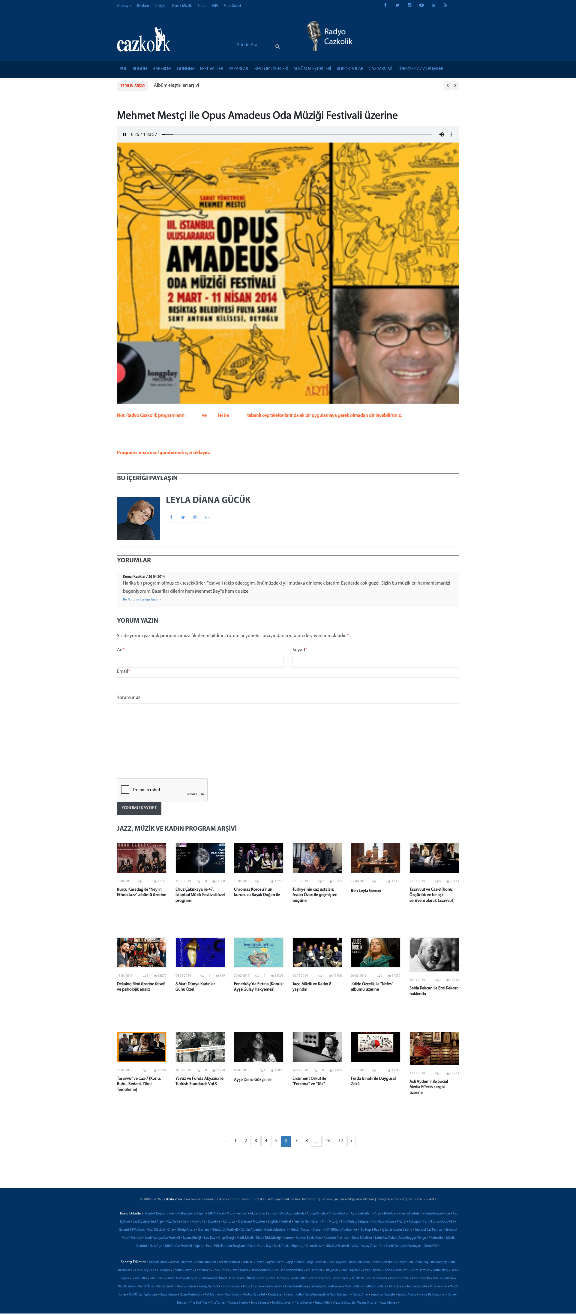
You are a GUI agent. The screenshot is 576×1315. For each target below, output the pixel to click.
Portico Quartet (254, 1294)
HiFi (215, 6)
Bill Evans (401, 1262)
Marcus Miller (354, 1286)
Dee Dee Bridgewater (288, 1270)
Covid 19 (200, 1221)
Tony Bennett (260, 1302)
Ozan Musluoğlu (191, 1294)
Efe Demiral (314, 1270)
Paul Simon (233, 1294)
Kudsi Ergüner (252, 1286)
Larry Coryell (273, 1286)
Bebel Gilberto (382, 1262)
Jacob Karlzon (319, 1278)
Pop (209, 1246)
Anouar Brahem (205, 1262)
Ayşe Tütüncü (316, 1262)
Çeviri (187, 1221)
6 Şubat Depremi (156, 1213)
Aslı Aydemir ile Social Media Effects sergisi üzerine (429, 1087)
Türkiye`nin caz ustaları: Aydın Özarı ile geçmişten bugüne (315, 895)
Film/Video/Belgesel (355, 1221)
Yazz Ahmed (388, 1302)
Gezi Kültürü (156, 1230)
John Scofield (421, 1278)
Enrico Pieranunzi (395, 1270)
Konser (288, 1238)
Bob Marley (439, 1262)
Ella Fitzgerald (350, 1270)
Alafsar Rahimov (181, 1262)
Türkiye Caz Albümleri (421, 69)
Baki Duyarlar (337, 1262)
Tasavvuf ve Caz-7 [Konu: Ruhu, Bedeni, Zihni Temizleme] (139, 1084)
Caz (448, 1213)
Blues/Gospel (433, 1213)
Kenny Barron (186, 1286)
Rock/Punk (281, 1246)
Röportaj (297, 1246)
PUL (123, 69)
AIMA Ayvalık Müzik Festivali (227, 1213)
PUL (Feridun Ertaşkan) (229, 1246)
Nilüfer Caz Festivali (178, 1246)
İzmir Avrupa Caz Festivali (162, 1238)
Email (123, 671)
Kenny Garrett (208, 1286)
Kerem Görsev (230, 1286)
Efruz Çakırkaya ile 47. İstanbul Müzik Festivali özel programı (200, 895)
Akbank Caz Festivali (264, 1213)
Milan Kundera (376, 1286)
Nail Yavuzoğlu (417, 1286)
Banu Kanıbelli (359, 1262)
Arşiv (377, 1213)
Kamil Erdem (127, 1286)
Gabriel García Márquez (181, 1278)
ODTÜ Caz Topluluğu (143, 1294)
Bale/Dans (391, 1213)
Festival (285, 1221)
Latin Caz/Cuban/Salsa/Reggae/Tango (400, 1238)
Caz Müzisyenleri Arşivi (148, 1221)
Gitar (170, 1230)
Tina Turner (218, 1302)
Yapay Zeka (369, 1246)
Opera (199, 1246)
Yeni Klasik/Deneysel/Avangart (400, 1246)
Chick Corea (221, 1270)
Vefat (355, 1246)
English (273, 1221)
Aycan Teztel (275, 1262)
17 (340, 1141)
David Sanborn (261, 1270)
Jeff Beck (358, 1278)
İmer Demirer (277, 1278)
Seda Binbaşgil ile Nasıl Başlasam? (327, 1294)
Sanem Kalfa (294, 1294)
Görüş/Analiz (186, 1230)
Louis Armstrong (296, 1286)
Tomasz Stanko (238, 1302)
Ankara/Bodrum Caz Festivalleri (350, 1213)
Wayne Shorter (367, 1302)
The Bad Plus (198, 1302)
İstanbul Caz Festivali (429, 1230)
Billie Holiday (419, 1262)
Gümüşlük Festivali (225, 1230)
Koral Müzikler (362, 1238)
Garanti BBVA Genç (132, 1230)
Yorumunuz (128, 697)
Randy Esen (275, 1294)
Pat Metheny (214, 1294)
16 (328, 1141)
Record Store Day (259, 1246)
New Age (156, 1246)
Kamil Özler (146, 1286)
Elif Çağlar (331, 1270)
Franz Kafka (139, 1278)
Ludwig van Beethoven (326, 1286)
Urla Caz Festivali (337, 1246)
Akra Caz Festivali (292, 1213)
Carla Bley (141, 1270)
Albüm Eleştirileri (312, 69)
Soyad (299, 650)
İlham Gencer (256, 1278)
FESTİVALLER (211, 69)
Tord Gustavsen (282, 1302)
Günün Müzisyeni (276, 1230)
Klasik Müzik (182, 6)
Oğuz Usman (168, 1294)
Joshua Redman (443, 1278)
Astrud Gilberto (253, 1262)
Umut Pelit (322, 1302)
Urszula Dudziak (344, 1302)
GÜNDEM (186, 69)
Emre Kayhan (372, 1270)
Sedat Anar (360, 1294)
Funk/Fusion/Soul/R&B (438, 1221)
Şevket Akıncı (407, 1294)
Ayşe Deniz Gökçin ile (253, 1080)
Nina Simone (438, 1286)
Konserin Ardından (337, 1238)
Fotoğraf (415, 1221)
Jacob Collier (299, 1278)
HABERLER (162, 69)
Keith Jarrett (166, 1286)
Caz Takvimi (380, 69)
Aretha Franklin (229, 1262)
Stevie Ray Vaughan (432, 1294)
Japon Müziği (192, 1238)
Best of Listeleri (411, 1213)
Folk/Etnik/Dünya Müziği (389, 1221)
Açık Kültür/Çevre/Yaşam (188, 1213)
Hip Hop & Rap (369, 1230)
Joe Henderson (376, 1278)
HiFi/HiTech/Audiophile (340, 1230)
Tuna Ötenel (303, 1302)
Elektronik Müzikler (251, 1221)
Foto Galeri (232, 6)
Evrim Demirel (420, 1270)
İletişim (160, 6)
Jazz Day (209, 1238)
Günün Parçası (300, 1230)
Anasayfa (124, 6)
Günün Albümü (251, 1230)
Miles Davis (396, 1286)
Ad (121, 650)
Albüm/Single (316, 1213)
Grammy (203, 1230)
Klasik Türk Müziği (268, 1238)
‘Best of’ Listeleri (271, 69)
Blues (201, 6)
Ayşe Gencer (295, 1262)
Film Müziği (330, 1221)
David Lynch (240, 1270)
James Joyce (340, 1278)
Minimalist (436, 1238)
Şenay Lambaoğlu (383, 1294)
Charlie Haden (182, 1270)
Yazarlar (238, 69)
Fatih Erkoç (440, 1270)
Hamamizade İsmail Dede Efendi (222, 1278)
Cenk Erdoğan (160, 1270)
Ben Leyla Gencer (366, 891)
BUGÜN (140, 69)
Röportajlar (350, 69)
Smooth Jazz (314, 1246)
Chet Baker (202, 1270)
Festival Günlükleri (307, 1221)
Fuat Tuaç (156, 1278)
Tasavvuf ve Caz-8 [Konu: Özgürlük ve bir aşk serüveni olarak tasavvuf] (432, 895)
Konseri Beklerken (308, 1238)
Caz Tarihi (173, 1221)
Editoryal (229, 1221)
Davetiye (214, 1221)
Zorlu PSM (431, 1246)
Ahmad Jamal (158, 1262)
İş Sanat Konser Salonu (397, 1230)
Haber (317, 1230)
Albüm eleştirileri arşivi (176, 85)
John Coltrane (399, 1278)
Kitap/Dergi (226, 1238)
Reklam (143, 6)
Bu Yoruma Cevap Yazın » (142, 599)
